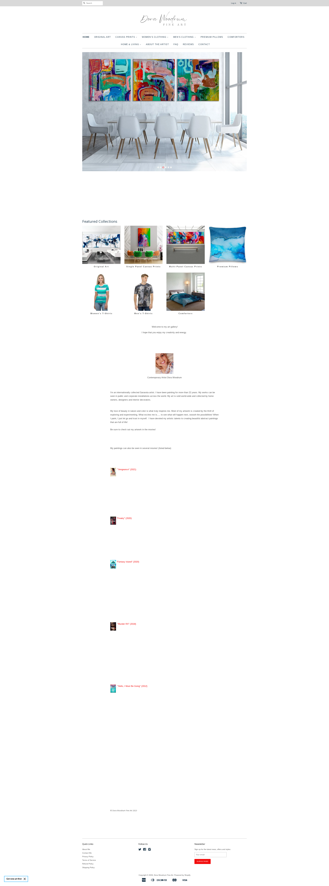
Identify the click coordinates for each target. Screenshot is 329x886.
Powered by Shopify (182, 875)
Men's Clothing (183, 37)
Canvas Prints (125, 37)
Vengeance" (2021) (127, 469)
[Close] (25, 879)
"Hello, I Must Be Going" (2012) (132, 686)
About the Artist (157, 44)
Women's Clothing (154, 37)
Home (86, 37)
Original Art (102, 37)
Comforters (236, 37)
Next (241, 113)
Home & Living (130, 44)
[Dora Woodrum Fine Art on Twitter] (139, 850)
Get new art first (14, 879)
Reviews (188, 44)
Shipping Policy (88, 867)
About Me (86, 849)
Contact (204, 44)
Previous (88, 113)
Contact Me (87, 853)
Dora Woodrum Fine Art (163, 875)
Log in (233, 3)
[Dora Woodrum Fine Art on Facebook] (144, 850)
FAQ (175, 44)
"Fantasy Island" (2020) (127, 562)
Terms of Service (89, 860)
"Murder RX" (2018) (127, 624)
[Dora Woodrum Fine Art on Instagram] (149, 850)
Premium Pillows (212, 37)
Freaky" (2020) (124, 518)
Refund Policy (87, 864)
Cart (245, 3)
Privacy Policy (87, 856)
